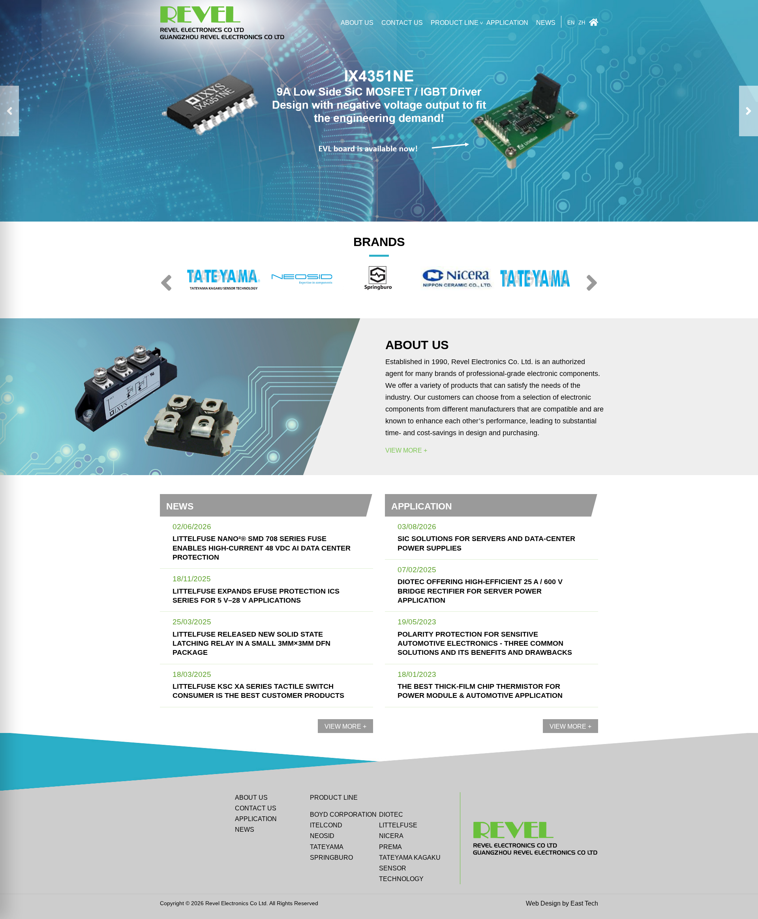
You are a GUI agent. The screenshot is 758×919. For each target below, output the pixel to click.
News (545, 22)
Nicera (391, 836)
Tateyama (326, 847)
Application (507, 22)
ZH (581, 23)
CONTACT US (402, 22)
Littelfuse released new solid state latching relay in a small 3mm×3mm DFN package (251, 643)
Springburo (331, 857)
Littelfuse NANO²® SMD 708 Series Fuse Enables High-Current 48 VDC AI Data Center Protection (262, 548)
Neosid (322, 836)
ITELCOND (326, 825)
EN (570, 23)
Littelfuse (398, 825)
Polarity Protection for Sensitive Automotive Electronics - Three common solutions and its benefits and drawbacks (485, 643)
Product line (454, 22)
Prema (390, 847)
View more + (406, 450)
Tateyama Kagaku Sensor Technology (410, 868)
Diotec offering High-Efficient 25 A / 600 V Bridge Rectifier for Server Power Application (480, 591)
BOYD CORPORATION (343, 814)
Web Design (543, 903)
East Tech (584, 903)
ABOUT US (357, 22)
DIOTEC (391, 814)
